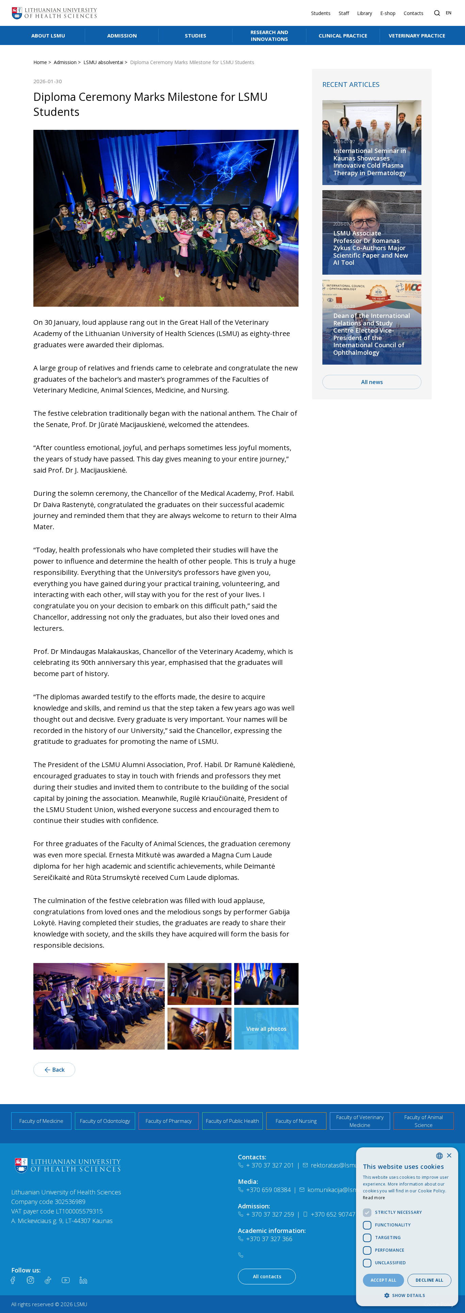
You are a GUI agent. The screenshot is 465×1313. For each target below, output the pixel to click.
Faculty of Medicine (41, 1120)
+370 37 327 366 (269, 1239)
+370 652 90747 (333, 1214)
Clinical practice (343, 35)
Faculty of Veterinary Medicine (360, 1121)
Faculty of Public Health (232, 1120)
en (448, 13)
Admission (122, 35)
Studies (195, 35)
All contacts (267, 1276)
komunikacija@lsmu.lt (337, 1190)
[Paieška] (437, 13)
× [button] (448, 1155)
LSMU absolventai (103, 62)
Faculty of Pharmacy (169, 1120)
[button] (407, 1295)
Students (321, 13)
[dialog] (407, 1226)
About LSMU (48, 35)
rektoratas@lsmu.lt (337, 1165)
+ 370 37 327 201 (270, 1165)
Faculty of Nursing (296, 1120)
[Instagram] (30, 1280)
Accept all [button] (384, 1280)
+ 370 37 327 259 (270, 1214)
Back (58, 1069)
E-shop (388, 13)
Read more (374, 1198)
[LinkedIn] (83, 1280)
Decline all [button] (429, 1280)
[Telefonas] (242, 1255)
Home (40, 62)
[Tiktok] (48, 1280)
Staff (344, 13)
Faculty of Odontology (105, 1120)
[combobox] (439, 1155)
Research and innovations (269, 35)
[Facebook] (13, 1280)
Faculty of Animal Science (423, 1121)
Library (364, 13)
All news (372, 382)
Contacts (413, 13)
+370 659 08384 (268, 1190)
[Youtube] (66, 1280)
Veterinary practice (417, 35)
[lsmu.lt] (54, 13)
